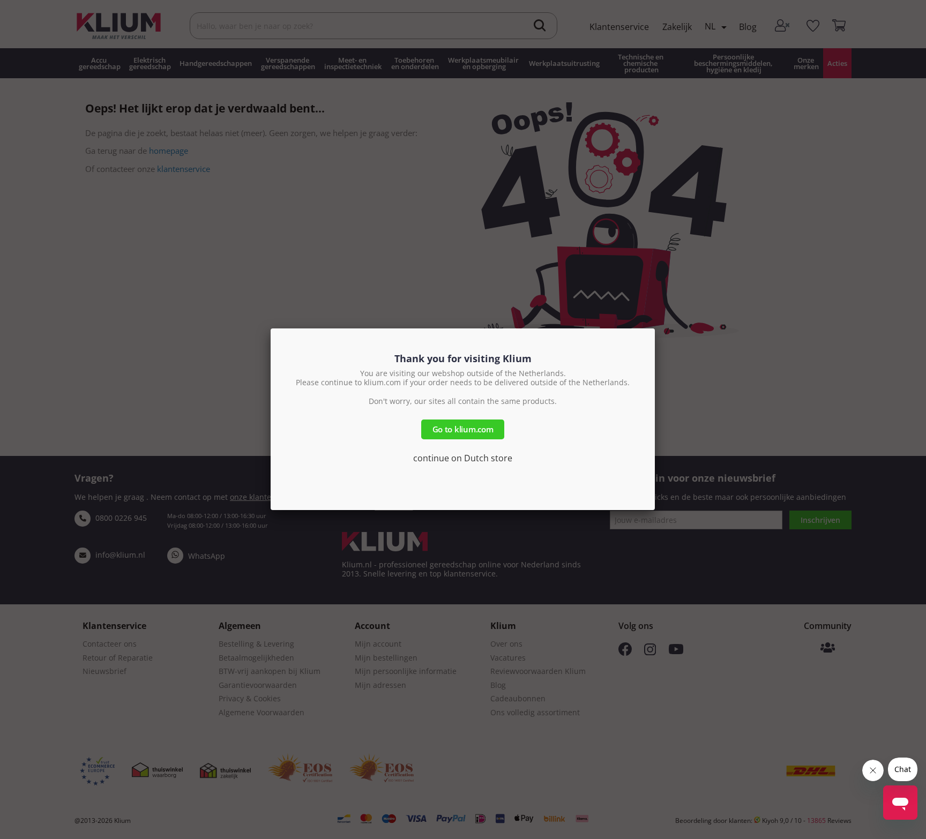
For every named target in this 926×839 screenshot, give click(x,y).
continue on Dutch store (462, 458)
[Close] (654, 328)
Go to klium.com (463, 429)
